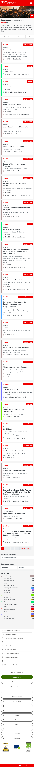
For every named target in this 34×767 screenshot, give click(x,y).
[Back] (8, 765)
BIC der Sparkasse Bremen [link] (17, 760)
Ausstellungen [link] (20, 36)
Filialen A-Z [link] (22, 757)
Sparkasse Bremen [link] (7, 36)
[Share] (26, 765)
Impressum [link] (14, 757)
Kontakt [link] (28, 757)
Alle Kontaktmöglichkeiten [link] (17, 686)
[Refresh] (20, 765)
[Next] (14, 765)
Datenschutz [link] (7, 757)
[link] (32, 16)
